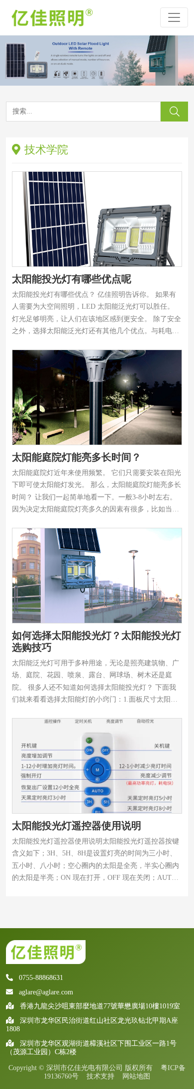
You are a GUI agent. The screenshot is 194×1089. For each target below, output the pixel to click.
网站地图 (136, 1076)
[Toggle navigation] (174, 17)
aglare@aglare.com (46, 992)
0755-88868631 (41, 977)
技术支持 (100, 1076)
